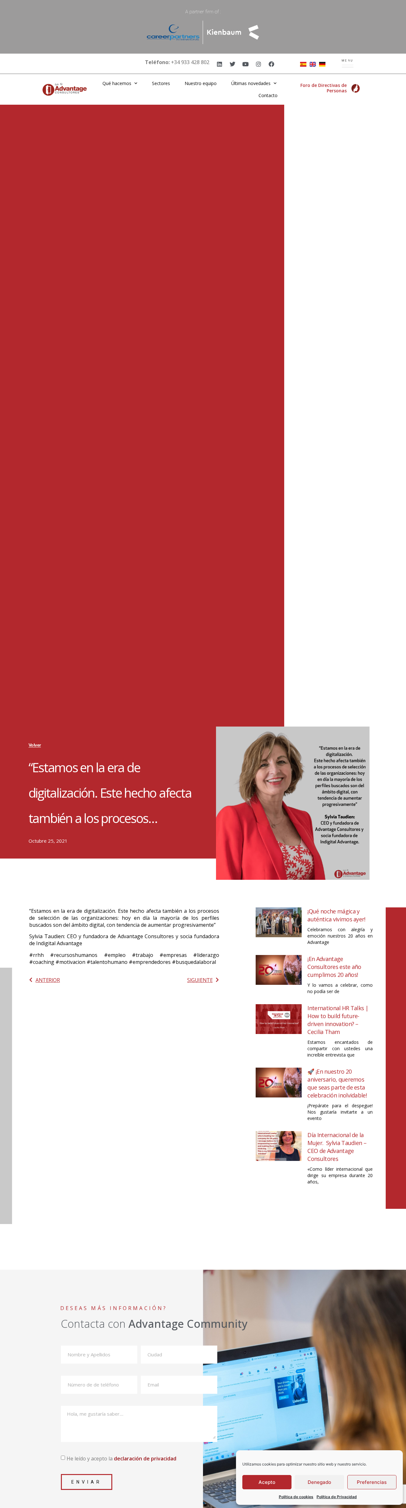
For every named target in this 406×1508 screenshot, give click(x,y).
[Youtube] (245, 64)
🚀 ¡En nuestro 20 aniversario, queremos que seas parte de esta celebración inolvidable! (337, 1083)
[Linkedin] (219, 64)
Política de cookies (296, 1496)
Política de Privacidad (337, 1496)
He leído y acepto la (121, 1458)
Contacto (268, 95)
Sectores (161, 83)
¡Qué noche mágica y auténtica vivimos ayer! (336, 915)
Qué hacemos (116, 83)
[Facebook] (271, 64)
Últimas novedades (251, 83)
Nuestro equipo (201, 83)
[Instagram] (258, 64)
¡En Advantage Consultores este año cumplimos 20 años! (334, 966)
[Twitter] (232, 64)
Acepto (267, 1482)
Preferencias (372, 1482)
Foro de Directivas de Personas (323, 88)
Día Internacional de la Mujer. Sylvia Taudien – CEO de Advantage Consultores (336, 1146)
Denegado (319, 1482)
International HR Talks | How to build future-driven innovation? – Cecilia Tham (337, 1020)
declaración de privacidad (145, 1458)
